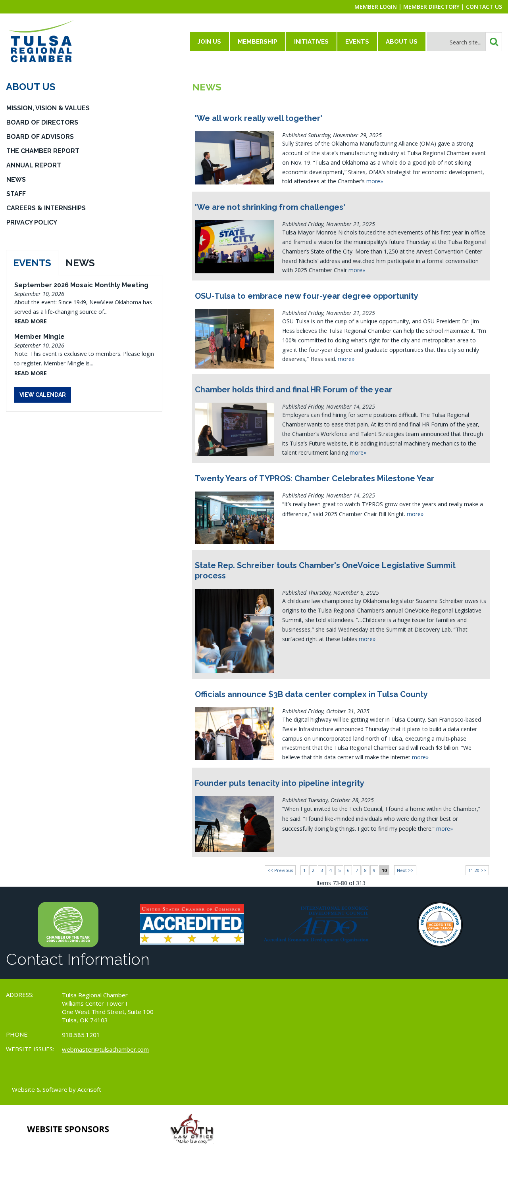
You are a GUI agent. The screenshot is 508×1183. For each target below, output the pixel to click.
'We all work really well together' (258, 118)
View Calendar (42, 395)
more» (374, 181)
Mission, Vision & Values (48, 108)
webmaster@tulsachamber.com (105, 1049)
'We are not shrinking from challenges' (270, 207)
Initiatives (311, 41)
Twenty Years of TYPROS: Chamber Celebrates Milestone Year (314, 478)
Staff (16, 194)
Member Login (375, 6)
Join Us (209, 41)
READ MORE (30, 321)
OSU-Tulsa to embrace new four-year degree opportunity (306, 296)
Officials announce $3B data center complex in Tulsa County (311, 694)
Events (357, 41)
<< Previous (280, 870)
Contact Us (484, 6)
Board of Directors (42, 122)
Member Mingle (39, 336)
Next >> (405, 870)
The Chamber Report (42, 151)
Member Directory (431, 6)
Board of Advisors (40, 136)
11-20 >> (477, 870)
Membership (257, 41)
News (16, 179)
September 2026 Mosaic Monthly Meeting (81, 285)
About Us (402, 41)
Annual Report (33, 165)
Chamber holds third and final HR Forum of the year (293, 389)
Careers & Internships (46, 208)
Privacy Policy (31, 222)
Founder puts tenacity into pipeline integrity (279, 783)
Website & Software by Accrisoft (56, 1089)
